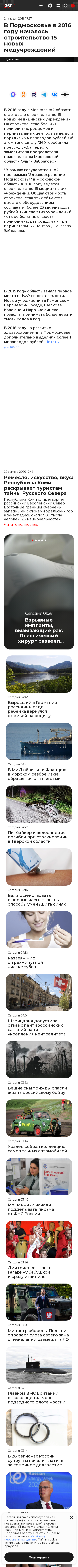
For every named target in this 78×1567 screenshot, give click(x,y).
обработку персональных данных (25, 1537)
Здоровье (12, 59)
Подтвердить (39, 1557)
